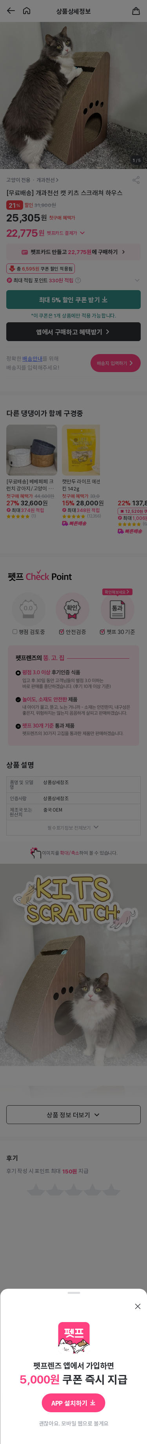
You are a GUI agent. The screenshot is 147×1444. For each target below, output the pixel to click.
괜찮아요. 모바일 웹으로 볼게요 (73, 1423)
